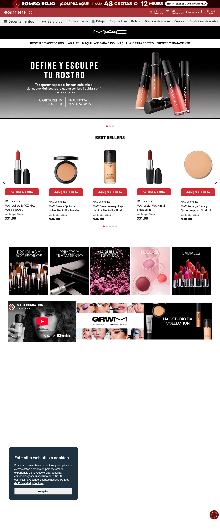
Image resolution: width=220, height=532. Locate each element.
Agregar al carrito (66, 192)
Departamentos (21, 21)
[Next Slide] (215, 182)
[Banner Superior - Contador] (110, 4)
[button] (107, 126)
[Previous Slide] (4, 182)
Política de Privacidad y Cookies (41, 481)
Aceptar (43, 491)
